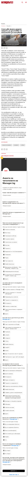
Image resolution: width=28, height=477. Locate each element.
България (3, 23)
